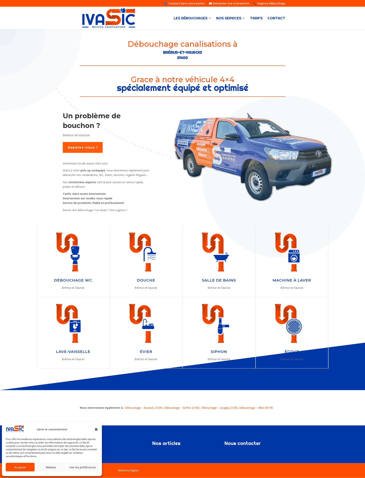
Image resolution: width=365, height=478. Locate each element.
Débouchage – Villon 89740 (256, 407)
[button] (96, 429)
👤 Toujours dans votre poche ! (184, 3)
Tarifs (256, 18)
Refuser (51, 467)
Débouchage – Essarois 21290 (143, 407)
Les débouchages (190, 18)
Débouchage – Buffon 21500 (181, 407)
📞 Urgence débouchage (269, 3)
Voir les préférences (82, 467)
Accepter (20, 467)
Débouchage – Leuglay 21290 (219, 407)
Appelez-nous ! (83, 147)
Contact (276, 18)
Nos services (228, 18)
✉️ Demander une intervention (229, 3)
